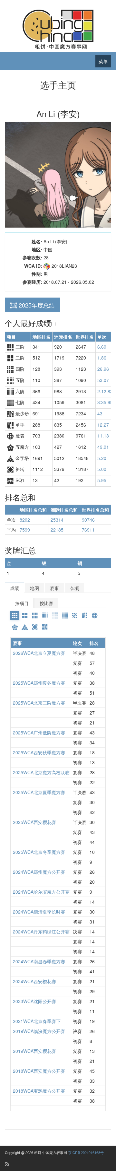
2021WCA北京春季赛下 (37, 1021)
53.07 (103, 380)
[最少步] (74, 615)
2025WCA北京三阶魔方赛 (39, 702)
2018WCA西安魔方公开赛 (39, 1071)
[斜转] (34, 626)
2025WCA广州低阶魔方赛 (39, 732)
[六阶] (54, 615)
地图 (34, 588)
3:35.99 (105, 402)
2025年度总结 (37, 305)
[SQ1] (44, 626)
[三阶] (14, 615)
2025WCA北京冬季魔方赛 (39, 852)
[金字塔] (24, 626)
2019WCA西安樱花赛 (34, 1051)
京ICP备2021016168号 (86, 1152)
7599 (25, 529)
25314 (57, 519)
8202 (25, 519)
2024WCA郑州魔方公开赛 (39, 872)
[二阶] (24, 615)
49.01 (103, 447)
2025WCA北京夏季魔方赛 (39, 792)
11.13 (103, 435)
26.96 (103, 369)
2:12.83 (105, 391)
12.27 (103, 424)
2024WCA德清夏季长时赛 (39, 911)
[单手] (84, 615)
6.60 (101, 346)
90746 (88, 519)
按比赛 (46, 603)
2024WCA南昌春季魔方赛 (39, 961)
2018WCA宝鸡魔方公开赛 (39, 1091)
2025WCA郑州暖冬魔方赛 (39, 683)
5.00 (101, 469)
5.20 (101, 458)
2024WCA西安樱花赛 (34, 981)
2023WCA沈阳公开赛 (34, 1001)
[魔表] (94, 615)
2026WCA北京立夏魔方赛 (39, 653)
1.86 (101, 357)
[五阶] (44, 615)
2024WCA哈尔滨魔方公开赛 (41, 892)
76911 (88, 529)
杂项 (74, 588)
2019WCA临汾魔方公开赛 (39, 1031)
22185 (57, 529)
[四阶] (34, 615)
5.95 (101, 480)
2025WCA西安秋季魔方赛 (39, 752)
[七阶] (64, 615)
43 (99, 413)
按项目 (22, 603)
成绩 (14, 588)
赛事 (54, 588)
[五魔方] (14, 626)
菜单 (103, 61)
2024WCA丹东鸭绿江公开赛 (41, 931)
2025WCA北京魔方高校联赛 (41, 772)
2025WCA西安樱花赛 (34, 822)
